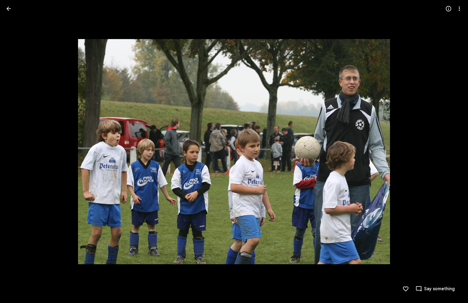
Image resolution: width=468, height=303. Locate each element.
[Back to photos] (8, 8)
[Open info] (448, 8)
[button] (15, 151)
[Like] (405, 289)
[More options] (459, 8)
